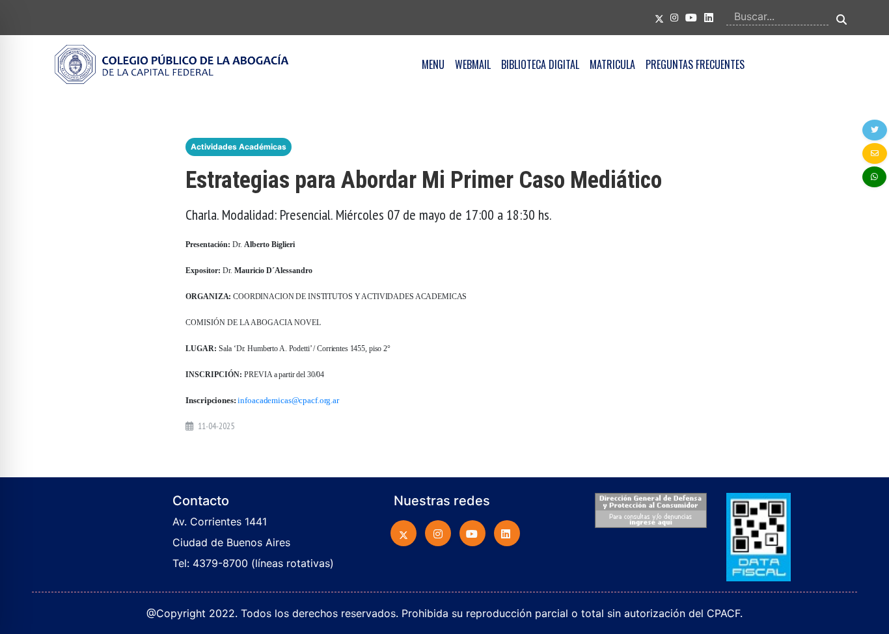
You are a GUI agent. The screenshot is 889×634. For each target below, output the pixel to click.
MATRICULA (612, 64)
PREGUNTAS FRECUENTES (695, 64)
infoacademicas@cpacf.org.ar (288, 400)
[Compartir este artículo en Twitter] (874, 130)
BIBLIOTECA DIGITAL (540, 64)
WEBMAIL (473, 64)
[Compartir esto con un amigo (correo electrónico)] (874, 153)
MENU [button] (433, 64)
